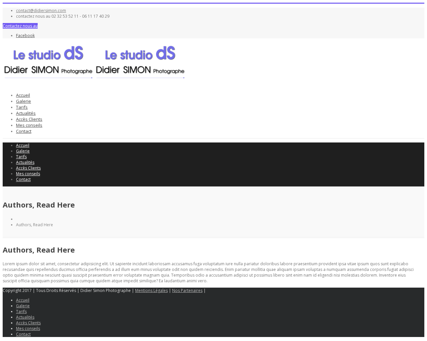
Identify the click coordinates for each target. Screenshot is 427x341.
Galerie (23, 101)
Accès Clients (29, 119)
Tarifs (22, 107)
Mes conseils (29, 125)
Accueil (23, 95)
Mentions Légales (151, 290)
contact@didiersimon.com (41, 10)
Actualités (26, 113)
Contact (23, 131)
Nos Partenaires (187, 290)
